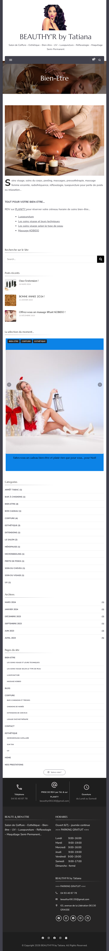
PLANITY (20, 209)
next (100, 385)
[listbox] (54, 405)
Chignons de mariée (15, 707)
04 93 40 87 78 (19, 798)
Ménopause (11, 546)
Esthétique (11, 525)
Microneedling (13, 554)
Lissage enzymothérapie (17, 719)
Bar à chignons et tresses (18, 700)
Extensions (11, 532)
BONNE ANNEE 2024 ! (32, 296)
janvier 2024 (11, 609)
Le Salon (9, 539)
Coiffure (13, 341)
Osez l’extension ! (28, 280)
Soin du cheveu (29, 341)
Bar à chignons (13, 496)
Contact (9, 726)
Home (8, 757)
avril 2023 (10, 638)
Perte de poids (13, 561)
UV (6, 582)
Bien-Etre (10, 504)
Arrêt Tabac (12, 489)
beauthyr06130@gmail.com (54, 800)
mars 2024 (10, 602)
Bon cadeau (11, 511)
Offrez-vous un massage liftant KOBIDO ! (42, 312)
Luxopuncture (26, 216)
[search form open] (99, 60)
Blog (7, 688)
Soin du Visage (13, 575)
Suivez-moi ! (56, 772)
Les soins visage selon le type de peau (40, 226)
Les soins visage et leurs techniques (39, 221)
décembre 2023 (13, 616)
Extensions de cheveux (17, 713)
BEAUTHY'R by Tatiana (56, 36)
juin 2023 (9, 630)
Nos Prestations (14, 764)
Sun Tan (10, 744)
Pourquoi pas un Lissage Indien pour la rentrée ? (54, 457)
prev (9, 385)
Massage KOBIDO (28, 230)
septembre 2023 (13, 623)
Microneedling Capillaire (18, 738)
